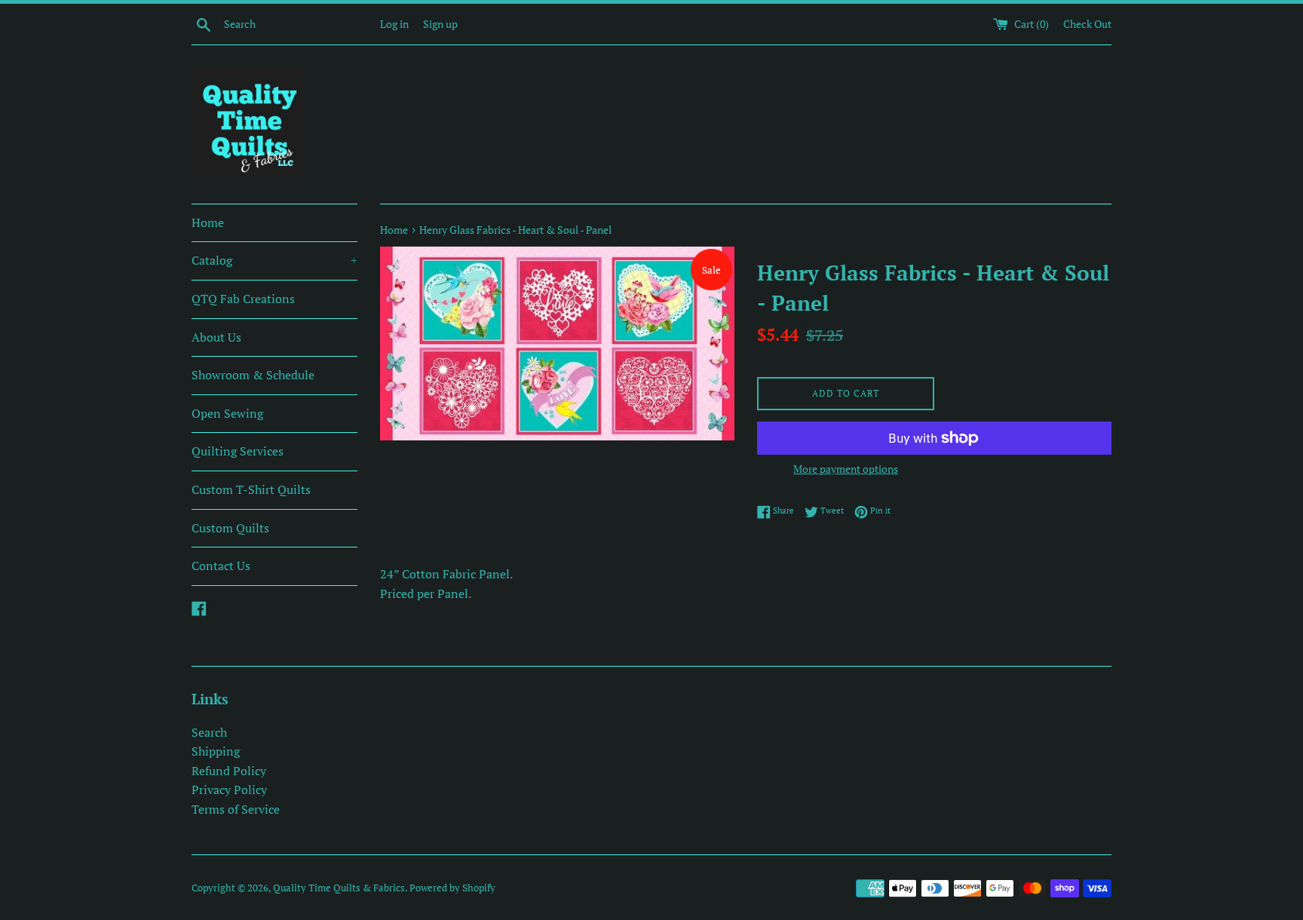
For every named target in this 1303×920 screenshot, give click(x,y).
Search (209, 732)
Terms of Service (236, 809)
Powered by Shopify (452, 888)
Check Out (1087, 24)
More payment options (845, 469)
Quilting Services (238, 451)
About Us (216, 337)
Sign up (440, 24)
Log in (394, 24)
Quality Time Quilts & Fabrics (339, 888)
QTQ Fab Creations (243, 298)
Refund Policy (229, 770)
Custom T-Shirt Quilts (251, 489)
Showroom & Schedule (253, 374)
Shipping (216, 751)
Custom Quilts (230, 528)
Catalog (274, 260)
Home (208, 222)
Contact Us (221, 565)
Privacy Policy (229, 789)
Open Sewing (227, 413)
